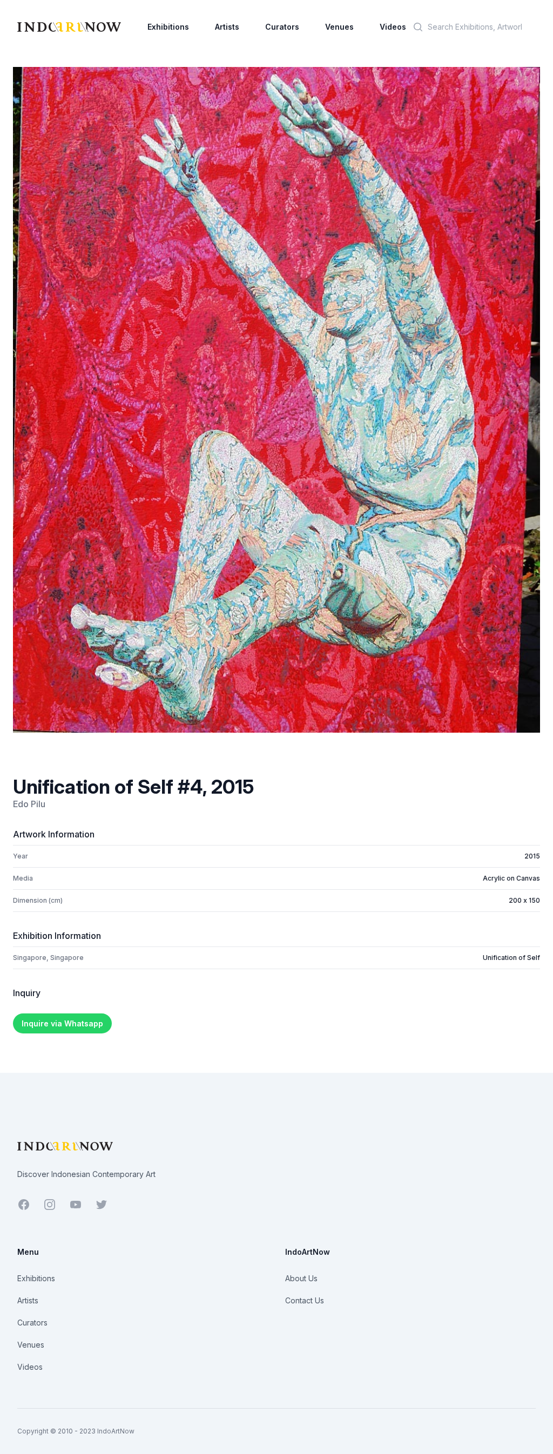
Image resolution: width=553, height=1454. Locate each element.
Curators (282, 26)
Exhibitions (168, 26)
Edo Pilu (29, 804)
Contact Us (304, 1300)
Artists (227, 26)
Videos (393, 26)
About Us (301, 1278)
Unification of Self (511, 957)
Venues (339, 26)
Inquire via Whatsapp (62, 1023)
